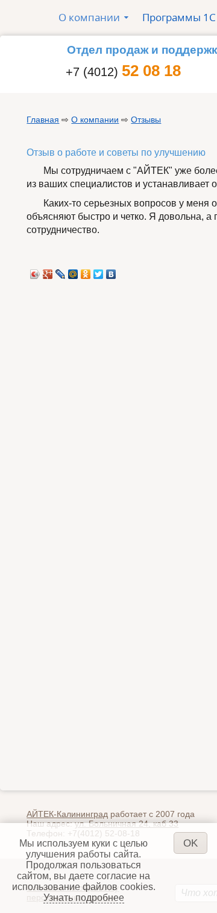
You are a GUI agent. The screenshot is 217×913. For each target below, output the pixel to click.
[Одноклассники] (86, 271)
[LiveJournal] (60, 271)
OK (190, 843)
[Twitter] (98, 271)
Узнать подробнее (83, 897)
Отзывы (146, 119)
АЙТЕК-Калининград (67, 814)
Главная (43, 119)
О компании (95, 119)
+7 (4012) (123, 71)
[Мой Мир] (73, 271)
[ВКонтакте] (111, 271)
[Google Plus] (48, 271)
